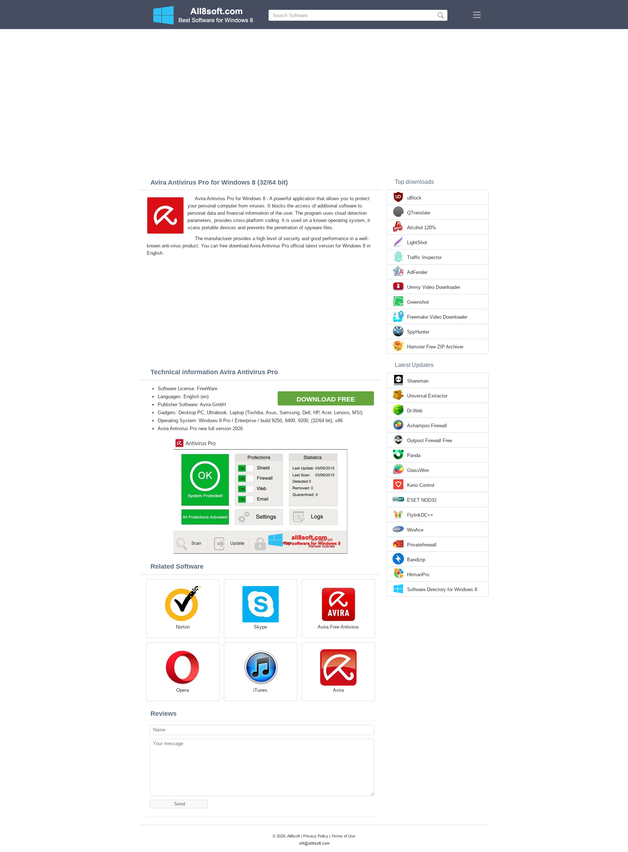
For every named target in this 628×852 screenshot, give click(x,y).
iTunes (260, 690)
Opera (182, 690)
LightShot (417, 242)
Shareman (417, 381)
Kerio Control (420, 485)
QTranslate (418, 212)
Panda (413, 455)
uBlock (414, 198)
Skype (260, 627)
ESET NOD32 (421, 500)
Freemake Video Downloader (437, 317)
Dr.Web (414, 410)
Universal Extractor (427, 396)
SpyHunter (418, 332)
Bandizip (416, 559)
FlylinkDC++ (420, 515)
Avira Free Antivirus (338, 627)
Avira (338, 690)
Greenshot (418, 302)
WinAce (415, 530)
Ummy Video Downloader (433, 287)
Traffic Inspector (424, 257)
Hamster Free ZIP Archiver (435, 347)
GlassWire (418, 470)
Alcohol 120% (421, 227)
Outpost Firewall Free (429, 440)
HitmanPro (418, 574)
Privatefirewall (421, 545)
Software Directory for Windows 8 (442, 589)
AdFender (417, 272)
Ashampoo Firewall (427, 425)
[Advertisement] (314, 83)
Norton (183, 627)
